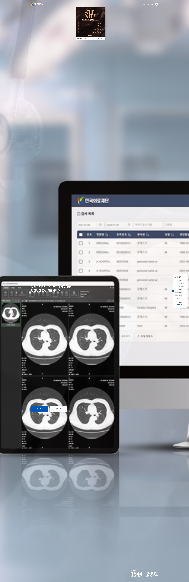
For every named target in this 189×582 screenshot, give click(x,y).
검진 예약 (39, 409)
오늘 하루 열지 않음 (81, 38)
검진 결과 (58, 409)
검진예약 (145, 4)
